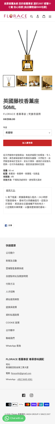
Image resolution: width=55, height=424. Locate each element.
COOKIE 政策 (13, 322)
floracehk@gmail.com (21, 373)
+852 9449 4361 (24, 379)
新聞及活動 (11, 260)
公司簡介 (10, 253)
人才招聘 (10, 291)
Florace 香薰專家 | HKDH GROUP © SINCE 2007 (30, 414)
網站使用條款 (12, 299)
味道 (5, 127)
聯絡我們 (10, 338)
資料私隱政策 (12, 315)
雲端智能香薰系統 (14, 268)
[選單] (50, 16)
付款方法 (10, 284)
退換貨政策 (11, 307)
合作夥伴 (10, 330)
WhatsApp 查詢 (13, 346)
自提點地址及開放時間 (17, 276)
